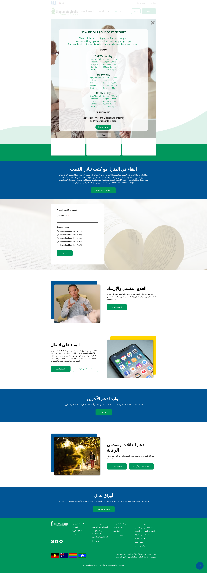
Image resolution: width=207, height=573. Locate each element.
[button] (153, 23)
